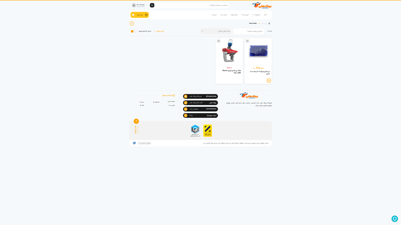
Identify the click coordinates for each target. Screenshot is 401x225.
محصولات (257, 15)
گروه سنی (246, 15)
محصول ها (156, 102)
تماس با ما (223, 15)
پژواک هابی (264, 23)
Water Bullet (253, 23)
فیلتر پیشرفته (160, 31)
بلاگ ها (142, 105)
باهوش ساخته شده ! (144, 143)
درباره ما (214, 15)
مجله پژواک (234, 15)
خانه (265, 15)
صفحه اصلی (171, 101)
